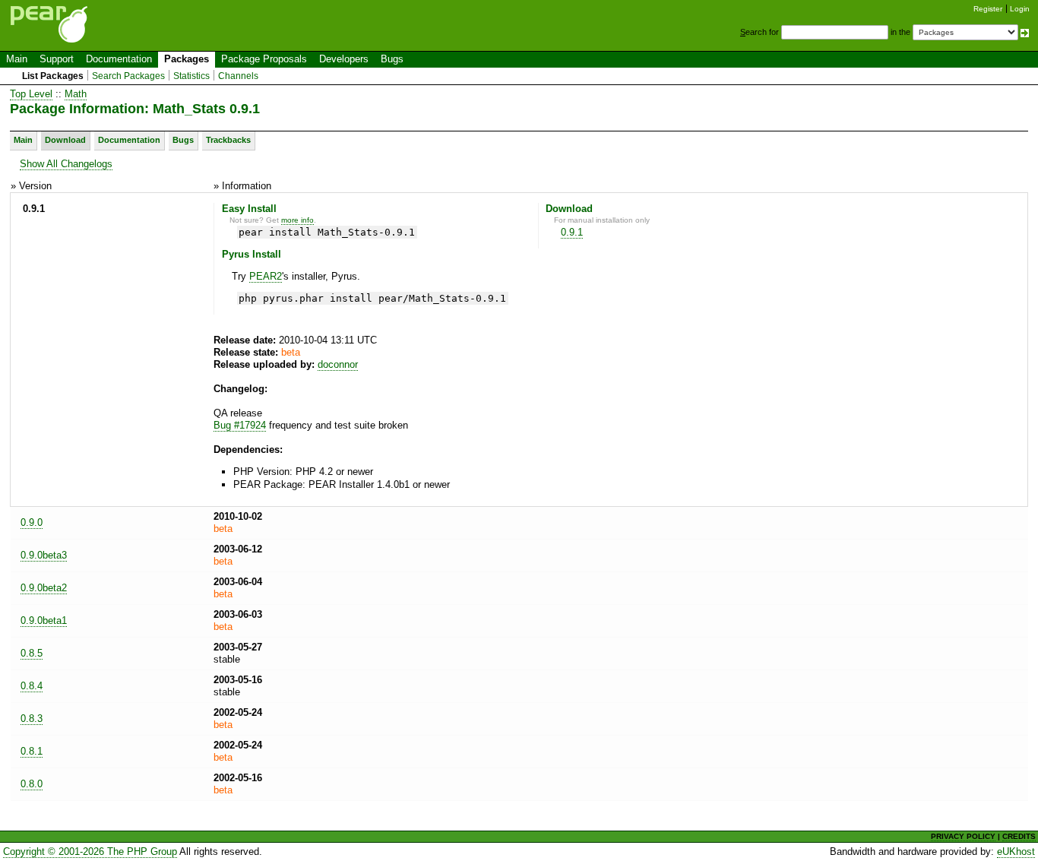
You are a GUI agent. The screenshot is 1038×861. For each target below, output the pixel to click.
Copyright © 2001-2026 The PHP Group (90, 851)
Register (987, 9)
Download (65, 139)
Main (16, 59)
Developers (344, 59)
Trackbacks (228, 139)
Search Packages (128, 76)
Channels (238, 76)
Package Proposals (264, 59)
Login (1020, 9)
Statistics (191, 76)
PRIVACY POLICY (963, 836)
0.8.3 (32, 718)
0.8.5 (32, 653)
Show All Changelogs (66, 163)
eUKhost (1016, 851)
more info (297, 220)
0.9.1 (572, 232)
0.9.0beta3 (44, 555)
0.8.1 (32, 751)
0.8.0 (32, 784)
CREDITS (1019, 836)
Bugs (392, 59)
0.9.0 (32, 522)
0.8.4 (32, 686)
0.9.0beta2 (44, 588)
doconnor (338, 364)
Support (57, 59)
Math (76, 94)
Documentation (119, 59)
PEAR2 (265, 276)
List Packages (53, 76)
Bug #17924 (240, 425)
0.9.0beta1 (44, 620)
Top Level (31, 94)
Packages (186, 59)
